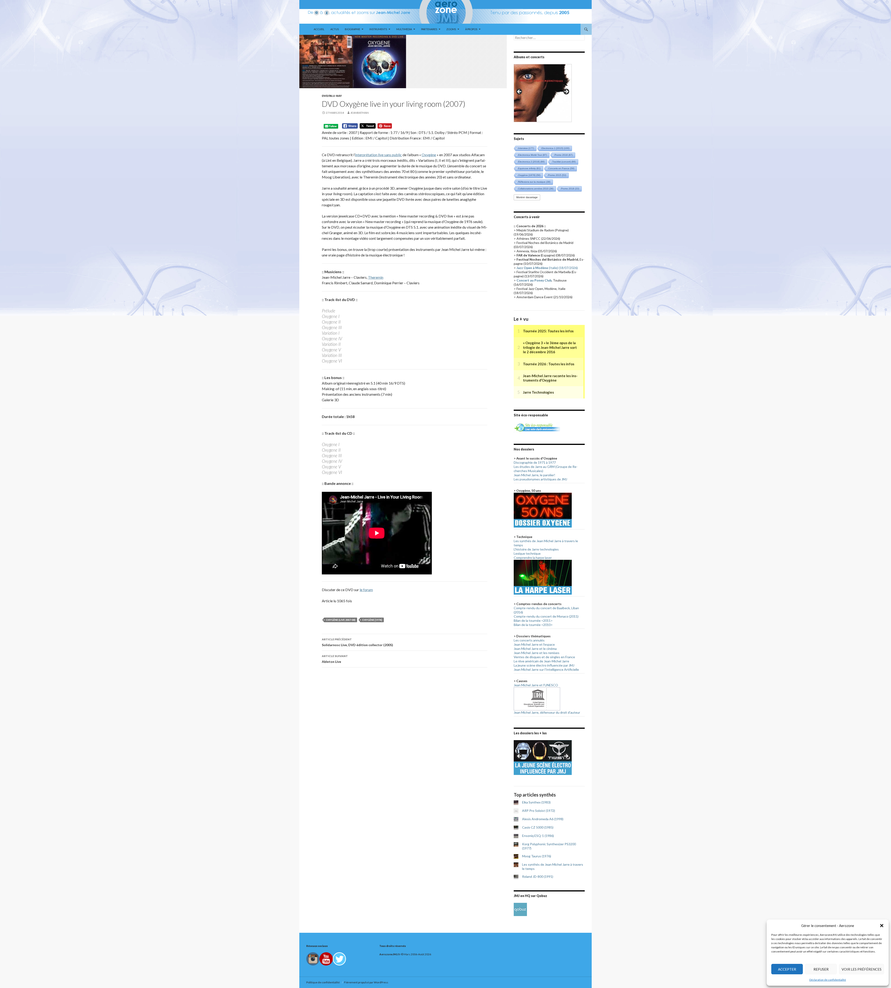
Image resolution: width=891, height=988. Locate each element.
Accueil (319, 29)
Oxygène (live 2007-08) (340, 619)
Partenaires (429, 29)
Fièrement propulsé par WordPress (366, 982)
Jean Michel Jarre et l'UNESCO (536, 685)
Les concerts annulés (529, 640)
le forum (366, 589)
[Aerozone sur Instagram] (313, 958)
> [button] (565, 91)
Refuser (821, 969)
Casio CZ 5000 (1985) (537, 827)
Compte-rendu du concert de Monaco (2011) (546, 616)
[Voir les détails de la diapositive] (543, 93)
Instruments (378, 29)
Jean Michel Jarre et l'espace (534, 644)
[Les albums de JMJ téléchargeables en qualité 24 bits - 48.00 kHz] (520, 909)
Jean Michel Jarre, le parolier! (534, 475)
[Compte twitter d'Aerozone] (339, 958)
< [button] (519, 91)
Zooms (451, 29)
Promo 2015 (557, 175)
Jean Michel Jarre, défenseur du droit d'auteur (547, 712)
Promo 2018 (570, 188)
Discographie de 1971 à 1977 (535, 462)
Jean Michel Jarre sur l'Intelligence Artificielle (546, 669)
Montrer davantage (527, 197)
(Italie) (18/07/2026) (547, 268)
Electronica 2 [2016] (531, 161)
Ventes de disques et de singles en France (544, 657)
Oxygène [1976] (372, 619)
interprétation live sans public (378, 154)
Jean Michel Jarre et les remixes (536, 653)
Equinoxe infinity (529, 168)
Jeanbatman (359, 112)
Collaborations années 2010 (535, 188)
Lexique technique (527, 553)
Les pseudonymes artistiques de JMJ (540, 479)
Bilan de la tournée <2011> (533, 620)
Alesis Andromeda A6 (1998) (542, 819)
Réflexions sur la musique (534, 182)
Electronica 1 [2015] (555, 148)
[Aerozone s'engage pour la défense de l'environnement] (537, 427)
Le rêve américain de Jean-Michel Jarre (541, 661)
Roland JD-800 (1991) (537, 876)
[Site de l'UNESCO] (537, 698)
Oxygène (429, 154)
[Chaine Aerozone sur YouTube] (326, 958)
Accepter (787, 969)
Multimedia (404, 29)
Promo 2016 (564, 155)
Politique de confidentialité (323, 982)
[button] (881, 925)
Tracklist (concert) (564, 161)
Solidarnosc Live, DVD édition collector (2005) (357, 642)
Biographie (352, 29)
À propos (471, 29)
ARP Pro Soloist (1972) (538, 811)
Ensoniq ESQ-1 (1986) (538, 836)
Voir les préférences (861, 969)
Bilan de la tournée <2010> (533, 625)
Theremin (375, 277)
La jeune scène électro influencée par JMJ (544, 665)
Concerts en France (561, 168)
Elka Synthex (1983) (536, 802)
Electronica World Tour (532, 155)
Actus (334, 29)
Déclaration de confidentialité (827, 980)
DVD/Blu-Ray (332, 95)
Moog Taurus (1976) (536, 856)
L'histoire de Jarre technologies (536, 549)
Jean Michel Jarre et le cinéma (535, 649)
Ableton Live (335, 659)
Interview (526, 148)
